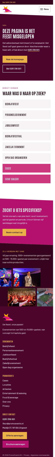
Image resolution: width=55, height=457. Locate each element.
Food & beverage (10, 397)
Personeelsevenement (15, 114)
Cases (8, 168)
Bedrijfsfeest (12, 104)
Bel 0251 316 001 (9, 2)
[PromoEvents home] (7, 9)
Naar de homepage (15, 59)
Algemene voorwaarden (40, 455)
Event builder (12, 179)
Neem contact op (14, 232)
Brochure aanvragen (15, 444)
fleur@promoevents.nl (13, 423)
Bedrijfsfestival (13, 136)
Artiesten (7, 389)
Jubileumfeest (12, 125)
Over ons (7, 401)
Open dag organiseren (16, 157)
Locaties (7, 384)
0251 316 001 (33, 50)
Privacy (6, 406)
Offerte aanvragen (14, 435)
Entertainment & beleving (14, 393)
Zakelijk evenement (14, 146)
